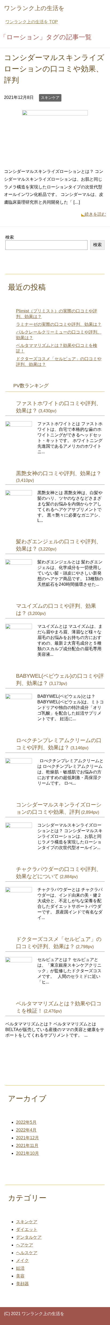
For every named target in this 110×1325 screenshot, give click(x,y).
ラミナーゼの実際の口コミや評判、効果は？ (58, 324)
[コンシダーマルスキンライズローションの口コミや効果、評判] (55, 159)
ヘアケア (24, 1245)
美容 (20, 1276)
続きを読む (95, 214)
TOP (31, 22)
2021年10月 (27, 1153)
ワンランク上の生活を (34, 8)
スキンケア (50, 97)
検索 (9, 237)
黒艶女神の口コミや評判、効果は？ (58, 473)
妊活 (20, 1268)
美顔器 (22, 1283)
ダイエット (26, 1229)
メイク (22, 1260)
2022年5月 (26, 1122)
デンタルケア (29, 1237)
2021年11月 (27, 1145)
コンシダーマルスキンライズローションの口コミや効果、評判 (54, 68)
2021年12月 (27, 1138)
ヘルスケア (26, 1252)
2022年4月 (26, 1130)
